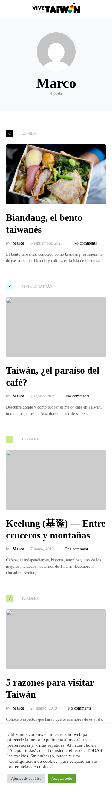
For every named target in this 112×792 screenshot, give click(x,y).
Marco (18, 243)
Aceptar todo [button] (61, 778)
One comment (76, 549)
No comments (85, 243)
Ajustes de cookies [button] (26, 778)
